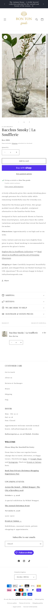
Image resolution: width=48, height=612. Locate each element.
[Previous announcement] (4, 4)
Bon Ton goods (14, 599)
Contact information (30, 606)
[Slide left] (18, 122)
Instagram (13, 462)
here (25, 459)
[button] (5, 19)
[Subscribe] (40, 544)
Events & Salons (34, 462)
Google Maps (36, 459)
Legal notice (17, 606)
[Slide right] (29, 122)
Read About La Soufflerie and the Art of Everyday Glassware (22, 255)
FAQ (6, 400)
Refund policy (39, 599)
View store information (14, 187)
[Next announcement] (43, 4)
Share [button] (6, 281)
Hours (7, 389)
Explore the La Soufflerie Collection (17, 252)
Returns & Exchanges (13, 383)
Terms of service (24, 603)
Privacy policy (12, 603)
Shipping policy (37, 603)
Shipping (14, 143)
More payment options (24, 174)
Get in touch (10, 372)
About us (8, 378)
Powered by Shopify (26, 599)
